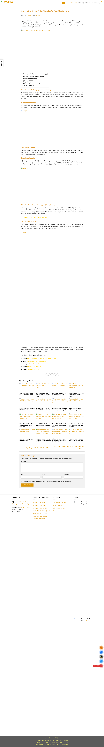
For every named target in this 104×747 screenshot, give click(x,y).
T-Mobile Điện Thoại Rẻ (34, 366)
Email (44, 474)
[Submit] (63, 3)
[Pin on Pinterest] (55, 374)
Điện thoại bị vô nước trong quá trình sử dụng (35, 83)
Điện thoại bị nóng (28, 80)
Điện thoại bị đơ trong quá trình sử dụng (33, 76)
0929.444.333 (32, 369)
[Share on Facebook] (46, 374)
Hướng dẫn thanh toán (39, 505)
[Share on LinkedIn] (57, 374)
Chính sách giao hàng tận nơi (41, 511)
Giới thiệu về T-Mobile (59, 502)
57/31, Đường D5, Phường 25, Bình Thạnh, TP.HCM (41, 358)
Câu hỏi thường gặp (59, 508)
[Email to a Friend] (52, 374)
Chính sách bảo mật (59, 511)
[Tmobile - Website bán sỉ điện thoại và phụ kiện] (11, 3)
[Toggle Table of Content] (45, 74)
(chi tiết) (87, 620)
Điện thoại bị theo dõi (28, 85)
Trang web (66, 474)
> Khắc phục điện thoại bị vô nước (36, 217)
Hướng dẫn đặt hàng (39, 502)
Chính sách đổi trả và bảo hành (42, 514)
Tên (22, 474)
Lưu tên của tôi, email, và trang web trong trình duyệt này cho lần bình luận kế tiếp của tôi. (47, 481)
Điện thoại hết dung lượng (30, 78)
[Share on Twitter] (49, 374)
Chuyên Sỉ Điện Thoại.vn (35, 364)
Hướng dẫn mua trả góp (40, 508)
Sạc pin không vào (28, 82)
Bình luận (24, 461)
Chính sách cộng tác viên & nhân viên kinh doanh (40, 517)
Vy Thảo (38, 15)
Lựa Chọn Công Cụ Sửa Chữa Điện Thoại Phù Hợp (37, 448)
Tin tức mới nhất (58, 505)
